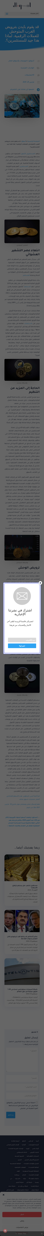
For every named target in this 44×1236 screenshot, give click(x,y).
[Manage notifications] (5, 1231)
